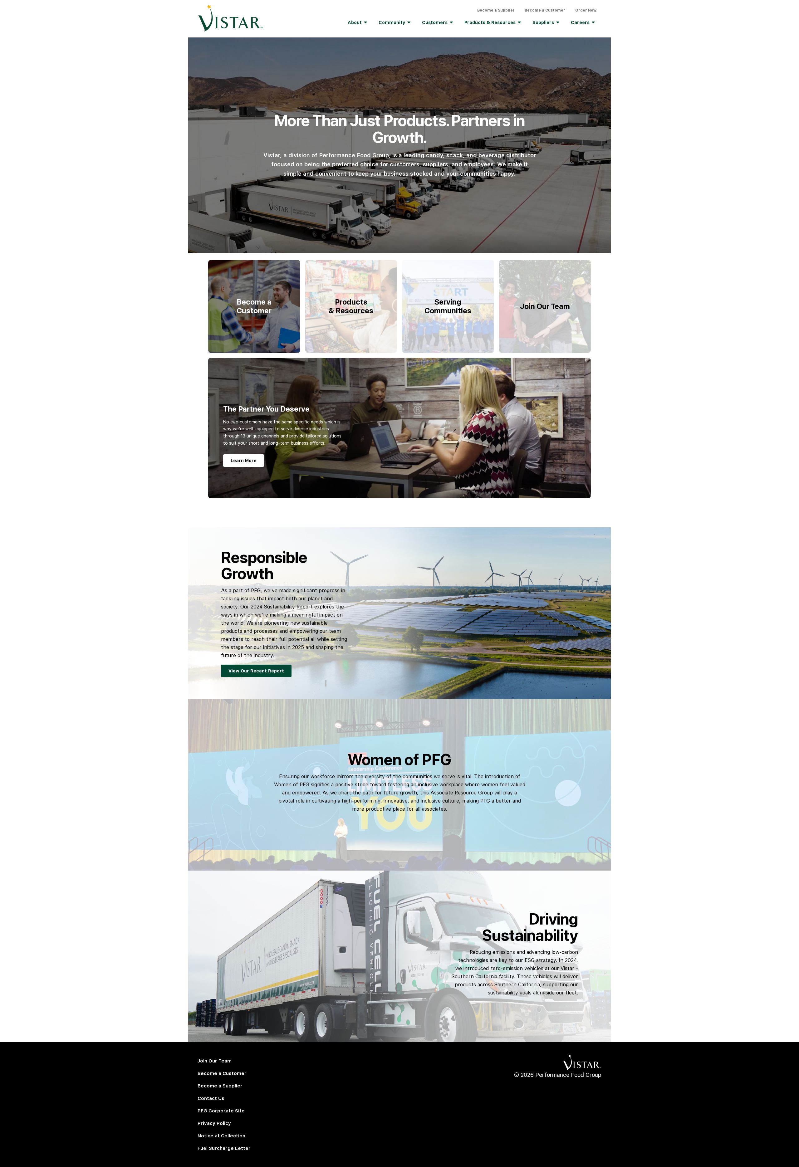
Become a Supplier (496, 10)
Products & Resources (490, 22)
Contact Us (211, 1098)
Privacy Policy (214, 1123)
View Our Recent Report (256, 670)
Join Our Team (215, 1061)
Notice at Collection (221, 1136)
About (355, 22)
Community (392, 22)
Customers (435, 22)
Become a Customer (545, 10)
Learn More (244, 460)
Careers (580, 22)
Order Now (585, 10)
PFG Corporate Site (221, 1111)
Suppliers (543, 22)
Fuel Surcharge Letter (224, 1148)
